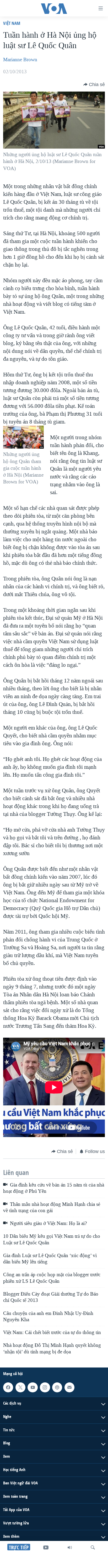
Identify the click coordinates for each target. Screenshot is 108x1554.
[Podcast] (57, 1387)
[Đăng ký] (69, 1387)
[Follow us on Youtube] (32, 1387)
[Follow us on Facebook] (8, 1387)
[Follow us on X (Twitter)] (20, 1387)
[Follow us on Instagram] (45, 1387)
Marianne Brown (20, 59)
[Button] (94, 84)
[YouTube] (45, 1547)
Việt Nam (11, 23)
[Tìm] (93, 1547)
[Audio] (70, 1547)
